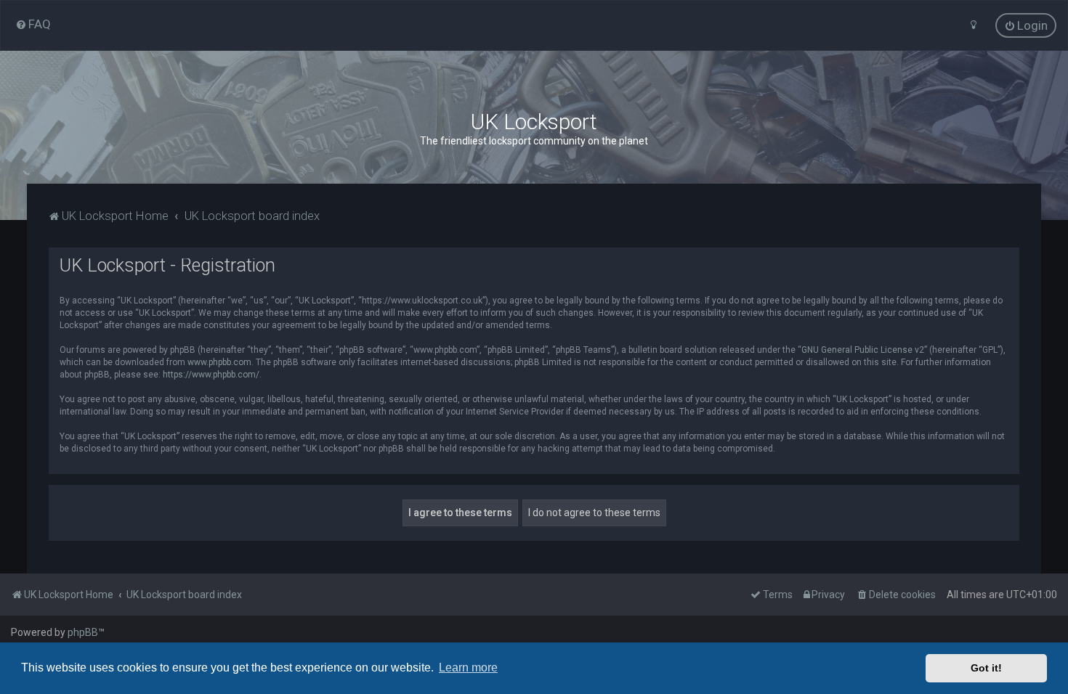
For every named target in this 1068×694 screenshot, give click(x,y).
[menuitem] (33, 24)
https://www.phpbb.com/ (211, 375)
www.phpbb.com (219, 362)
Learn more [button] (468, 667)
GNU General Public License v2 (862, 350)
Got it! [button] (986, 668)
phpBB (83, 632)
